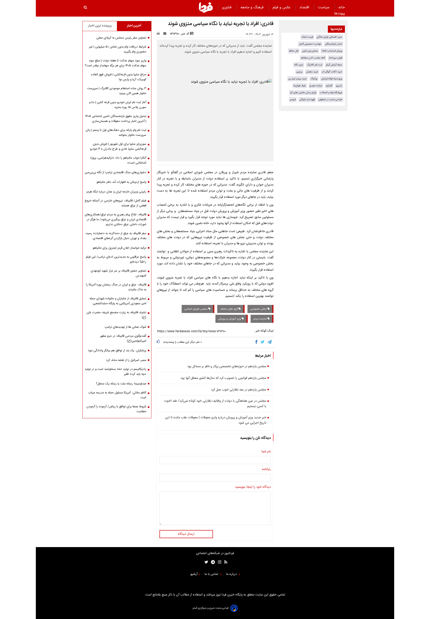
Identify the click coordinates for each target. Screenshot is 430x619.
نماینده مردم (260, 319)
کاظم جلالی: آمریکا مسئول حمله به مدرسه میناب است (117, 395)
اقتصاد (304, 7)
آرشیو (194, 574)
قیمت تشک (307, 37)
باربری (339, 86)
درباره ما (232, 574)
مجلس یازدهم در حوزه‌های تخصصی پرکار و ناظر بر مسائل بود (226, 366)
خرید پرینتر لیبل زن (297, 79)
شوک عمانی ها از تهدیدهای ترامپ (125, 327)
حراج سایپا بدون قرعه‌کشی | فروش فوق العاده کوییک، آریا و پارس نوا (118, 77)
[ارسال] (165, 33)
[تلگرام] (269, 342)
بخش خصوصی (258, 309)
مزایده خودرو (316, 86)
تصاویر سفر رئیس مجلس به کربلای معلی (121, 37)
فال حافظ (294, 51)
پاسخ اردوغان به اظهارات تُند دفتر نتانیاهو (121, 182)
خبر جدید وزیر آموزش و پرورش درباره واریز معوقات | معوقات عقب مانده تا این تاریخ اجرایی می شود (215, 420)
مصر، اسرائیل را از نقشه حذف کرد (126, 360)
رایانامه (266, 469)
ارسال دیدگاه (186, 534)
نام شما (266, 451)
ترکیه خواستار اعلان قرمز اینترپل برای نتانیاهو (119, 248)
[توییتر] (262, 342)
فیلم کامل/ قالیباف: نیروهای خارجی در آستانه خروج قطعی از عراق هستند (115, 203)
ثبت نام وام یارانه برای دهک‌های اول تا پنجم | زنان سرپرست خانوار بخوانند (116, 133)
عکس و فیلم (282, 7)
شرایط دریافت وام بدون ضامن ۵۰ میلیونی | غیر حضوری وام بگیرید (117, 49)
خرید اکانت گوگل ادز (332, 72)
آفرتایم (329, 86)
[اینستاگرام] (218, 563)
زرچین (299, 72)
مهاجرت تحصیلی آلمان (310, 44)
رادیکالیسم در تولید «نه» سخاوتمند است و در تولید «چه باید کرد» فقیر (115, 372)
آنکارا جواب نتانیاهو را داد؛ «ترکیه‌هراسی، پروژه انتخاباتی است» (118, 160)
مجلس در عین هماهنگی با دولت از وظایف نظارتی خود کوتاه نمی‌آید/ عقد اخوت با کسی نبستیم (215, 403)
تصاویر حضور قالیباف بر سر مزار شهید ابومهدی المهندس (118, 273)
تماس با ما (211, 574)
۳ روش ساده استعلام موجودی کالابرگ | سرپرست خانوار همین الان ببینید (116, 91)
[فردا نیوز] (206, 12)
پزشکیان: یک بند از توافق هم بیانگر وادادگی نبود (117, 350)
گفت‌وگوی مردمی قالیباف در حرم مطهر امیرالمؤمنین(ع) (123, 338)
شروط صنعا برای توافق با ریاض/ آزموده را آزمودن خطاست (116, 409)
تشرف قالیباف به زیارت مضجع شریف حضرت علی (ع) (116, 315)
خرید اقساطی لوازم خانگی (329, 37)
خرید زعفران (312, 72)
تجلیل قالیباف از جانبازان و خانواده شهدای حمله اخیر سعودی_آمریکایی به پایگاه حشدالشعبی (118, 301)
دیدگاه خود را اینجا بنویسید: (252, 487)
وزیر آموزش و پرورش (230, 319)
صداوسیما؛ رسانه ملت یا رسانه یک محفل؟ (121, 383)
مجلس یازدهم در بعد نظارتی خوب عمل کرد (238, 390)
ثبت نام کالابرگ (314, 65)
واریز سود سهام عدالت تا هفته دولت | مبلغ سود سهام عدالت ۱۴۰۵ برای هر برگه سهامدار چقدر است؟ (115, 63)
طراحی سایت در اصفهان (330, 99)
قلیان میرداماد (335, 58)
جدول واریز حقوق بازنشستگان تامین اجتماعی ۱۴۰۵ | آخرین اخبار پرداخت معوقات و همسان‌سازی (115, 119)
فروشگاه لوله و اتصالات (331, 93)
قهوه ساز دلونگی (307, 99)
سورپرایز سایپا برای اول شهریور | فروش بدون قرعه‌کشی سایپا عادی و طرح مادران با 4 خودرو (118, 146)
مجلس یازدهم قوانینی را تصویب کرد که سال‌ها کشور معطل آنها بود (223, 378)
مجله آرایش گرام (334, 65)
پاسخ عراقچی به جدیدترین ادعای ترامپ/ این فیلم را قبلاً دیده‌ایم (116, 259)
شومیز (293, 99)
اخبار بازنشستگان (333, 44)
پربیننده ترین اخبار (100, 25)
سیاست (324, 7)
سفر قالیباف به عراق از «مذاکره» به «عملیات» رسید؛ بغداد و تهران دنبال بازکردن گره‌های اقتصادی (115, 236)
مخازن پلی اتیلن (310, 51)
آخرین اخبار (134, 25)
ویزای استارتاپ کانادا (332, 51)
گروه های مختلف (229, 309)
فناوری (227, 7)
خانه (341, 7)
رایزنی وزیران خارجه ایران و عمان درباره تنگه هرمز (116, 191)
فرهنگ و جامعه (253, 7)
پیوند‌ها (339, 14)
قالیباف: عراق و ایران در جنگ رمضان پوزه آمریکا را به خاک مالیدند (116, 287)
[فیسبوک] (257, 342)
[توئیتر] (205, 563)
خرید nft (298, 65)
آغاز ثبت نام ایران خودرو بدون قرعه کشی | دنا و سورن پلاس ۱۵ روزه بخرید (117, 105)
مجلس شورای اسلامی (196, 309)
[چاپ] (159, 33)
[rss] (224, 563)
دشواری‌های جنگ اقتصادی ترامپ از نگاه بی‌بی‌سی (115, 172)
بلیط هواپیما (299, 86)
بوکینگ (314, 79)
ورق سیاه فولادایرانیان (331, 79)
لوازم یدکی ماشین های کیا (303, 93)
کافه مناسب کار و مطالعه (313, 58)
